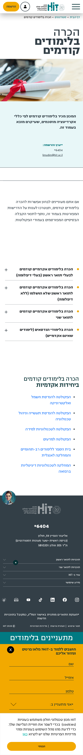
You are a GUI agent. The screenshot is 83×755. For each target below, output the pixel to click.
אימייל (69, 677)
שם (71, 664)
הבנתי (41, 746)
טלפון (70, 691)
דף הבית (75, 17)
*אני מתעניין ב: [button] (61, 704)
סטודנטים (60, 17)
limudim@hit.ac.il (53, 155)
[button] (76, 6)
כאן (25, 734)
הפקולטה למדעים (57, 439)
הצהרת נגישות (57, 626)
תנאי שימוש (74, 626)
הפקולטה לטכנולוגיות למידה (48, 429)
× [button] (16, 562)
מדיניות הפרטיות (38, 626)
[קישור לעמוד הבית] (50, 6)
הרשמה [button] (11, 6)
